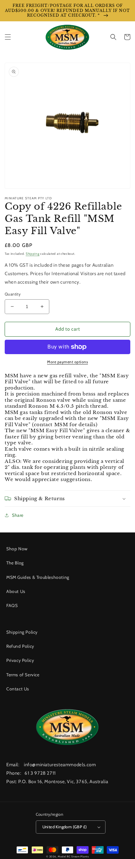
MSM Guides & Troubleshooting (37, 577)
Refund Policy (20, 646)
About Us (15, 591)
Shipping (33, 254)
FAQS (12, 605)
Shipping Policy (22, 632)
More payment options (67, 361)
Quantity (13, 293)
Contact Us (17, 689)
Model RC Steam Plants (73, 856)
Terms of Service (23, 675)
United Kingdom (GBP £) (64, 826)
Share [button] (18, 515)
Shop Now (17, 549)
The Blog (15, 563)
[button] (8, 37)
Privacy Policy (20, 660)
